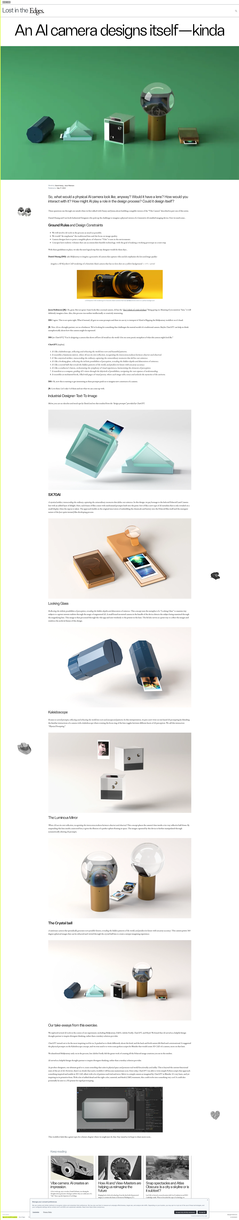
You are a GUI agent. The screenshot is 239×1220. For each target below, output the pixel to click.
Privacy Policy (47, 1212)
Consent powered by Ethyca (198, 1216)
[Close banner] (207, 1199)
